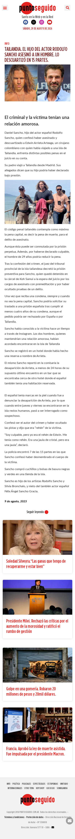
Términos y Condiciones (14, 817)
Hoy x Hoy (40, 788)
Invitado (64, 783)
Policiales (26, 783)
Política (16, 783)
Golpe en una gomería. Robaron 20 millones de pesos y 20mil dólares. (31, 691)
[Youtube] (49, 22)
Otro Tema (29, 788)
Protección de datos (35, 817)
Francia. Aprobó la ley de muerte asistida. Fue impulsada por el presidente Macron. (36, 751)
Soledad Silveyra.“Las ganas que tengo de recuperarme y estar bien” (36, 563)
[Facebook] (25, 22)
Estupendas (53, 783)
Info (7, 43)
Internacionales (15, 788)
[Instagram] (41, 22)
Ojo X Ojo (50, 788)
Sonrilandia (62, 788)
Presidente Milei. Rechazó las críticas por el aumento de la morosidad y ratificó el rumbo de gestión (37, 626)
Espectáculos (39, 783)
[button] (5, 8)
